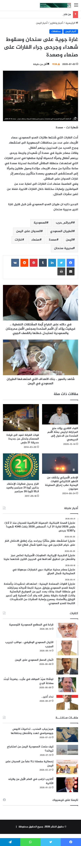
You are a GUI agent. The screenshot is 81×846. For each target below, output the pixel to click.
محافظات (56, 31)
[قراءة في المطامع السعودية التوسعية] (67, 630)
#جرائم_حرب (64, 223)
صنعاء (35, 240)
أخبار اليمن (41, 23)
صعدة (53, 240)
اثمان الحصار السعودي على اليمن (34, 660)
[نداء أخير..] (67, 702)
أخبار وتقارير (56, 23)
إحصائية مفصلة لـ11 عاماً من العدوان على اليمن (29, 763)
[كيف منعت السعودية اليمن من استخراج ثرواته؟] (67, 750)
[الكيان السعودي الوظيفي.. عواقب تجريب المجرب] (67, 647)
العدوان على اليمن (28, 231)
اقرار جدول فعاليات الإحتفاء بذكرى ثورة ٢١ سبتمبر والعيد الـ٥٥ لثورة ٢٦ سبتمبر (22, 488)
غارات (18, 240)
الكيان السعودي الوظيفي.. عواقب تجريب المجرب (29, 644)
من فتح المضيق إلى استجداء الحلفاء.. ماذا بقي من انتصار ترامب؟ (36, 14)
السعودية (40, 223)
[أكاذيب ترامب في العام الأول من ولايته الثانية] (67, 784)
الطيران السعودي (61, 231)
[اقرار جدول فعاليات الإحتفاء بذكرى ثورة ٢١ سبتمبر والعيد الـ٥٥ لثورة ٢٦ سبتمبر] (21, 466)
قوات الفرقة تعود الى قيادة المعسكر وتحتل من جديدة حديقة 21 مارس (22, 439)
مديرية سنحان (63, 248)
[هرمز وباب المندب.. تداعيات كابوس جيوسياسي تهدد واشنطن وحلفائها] (67, 734)
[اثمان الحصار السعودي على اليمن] (67, 666)
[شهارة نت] (55, 5)
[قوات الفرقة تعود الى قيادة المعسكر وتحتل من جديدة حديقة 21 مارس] (21, 417)
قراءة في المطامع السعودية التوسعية (31, 624)
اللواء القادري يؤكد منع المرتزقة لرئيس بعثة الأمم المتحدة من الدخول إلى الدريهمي (62, 434)
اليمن (69, 240)
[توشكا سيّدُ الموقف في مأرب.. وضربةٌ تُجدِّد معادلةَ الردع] (67, 684)
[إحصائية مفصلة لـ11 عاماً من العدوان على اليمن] (67, 767)
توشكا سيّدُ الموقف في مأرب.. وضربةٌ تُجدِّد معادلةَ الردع (28, 681)
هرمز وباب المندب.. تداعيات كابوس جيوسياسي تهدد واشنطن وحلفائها (32, 731)
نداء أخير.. (47, 697)
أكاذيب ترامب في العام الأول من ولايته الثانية (30, 781)
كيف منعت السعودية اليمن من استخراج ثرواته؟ (30, 748)
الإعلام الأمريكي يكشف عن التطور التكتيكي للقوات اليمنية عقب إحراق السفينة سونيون (61, 483)
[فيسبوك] (71, 263)
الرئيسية (70, 23)
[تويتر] (61, 263)
